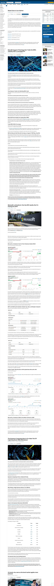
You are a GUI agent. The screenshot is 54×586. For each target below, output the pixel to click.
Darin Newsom (2, 17)
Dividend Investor (2, 49)
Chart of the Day (2, 11)
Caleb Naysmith (2, 16)
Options (5, 4)
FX (0, 41)
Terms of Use (44, 41)
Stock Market (1, 43)
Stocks (1, 4)
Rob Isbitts (1, 26)
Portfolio (26, 2)
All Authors (1, 28)
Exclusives (1, 9)
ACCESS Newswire (2, 56)
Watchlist (23, 2)
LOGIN (46, 2)
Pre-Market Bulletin (2, 50)
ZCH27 (43, 20)
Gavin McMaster (2, 19)
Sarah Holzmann (2, 27)
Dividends (1, 39)
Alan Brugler (17, 42)
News (22, 4)
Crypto (1, 38)
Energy (1, 31)
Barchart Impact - (10, 441)
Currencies (14, 4)
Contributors (1, 10)
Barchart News (2, 8)
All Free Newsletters (2, 46)
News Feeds (1, 12)
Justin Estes (1, 22)
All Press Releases (2, 55)
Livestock (1, 33)
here (23, 44)
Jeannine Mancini (2, 20)
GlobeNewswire (2, 58)
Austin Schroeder (2, 15)
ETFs (7, 4)
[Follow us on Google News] (18, 14)
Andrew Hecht (2, 14)
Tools (24, 4)
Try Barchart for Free (50, 2)
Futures (10, 4)
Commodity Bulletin (2, 51)
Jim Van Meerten (2, 21)
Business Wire (1, 57)
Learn (27, 4)
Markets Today (2, 7)
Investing (18, 4)
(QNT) (17, 465)
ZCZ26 (43, 18)
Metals (1, 34)
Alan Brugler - (9, 12)
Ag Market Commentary (3, 53)
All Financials (1, 37)
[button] (53, 4)
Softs (0, 35)
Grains (1, 32)
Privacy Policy (48, 41)
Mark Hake (1, 23)
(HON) (9, 465)
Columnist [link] (19, 12)
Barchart (12, 12)
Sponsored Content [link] (21, 441)
